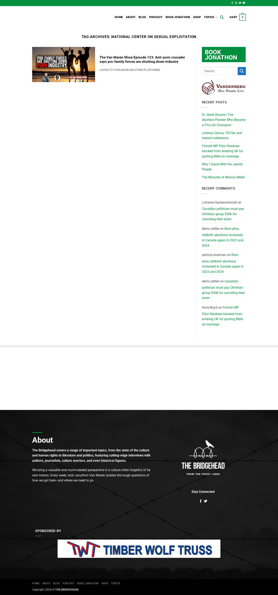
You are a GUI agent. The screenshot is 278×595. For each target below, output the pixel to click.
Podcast (156, 17)
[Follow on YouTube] (244, 3)
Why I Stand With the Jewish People (222, 166)
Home (119, 17)
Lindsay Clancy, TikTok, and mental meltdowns (222, 135)
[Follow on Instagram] (236, 3)
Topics (209, 17)
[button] (238, 17)
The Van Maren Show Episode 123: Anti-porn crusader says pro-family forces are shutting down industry (142, 59)
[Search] (221, 17)
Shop (197, 17)
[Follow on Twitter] (240, 3)
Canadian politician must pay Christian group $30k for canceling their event (223, 214)
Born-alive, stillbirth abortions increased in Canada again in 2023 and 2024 (222, 237)
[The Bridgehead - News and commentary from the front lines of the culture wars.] (59, 17)
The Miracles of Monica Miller (223, 177)
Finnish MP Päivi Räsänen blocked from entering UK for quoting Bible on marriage (222, 151)
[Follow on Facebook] (232, 3)
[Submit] (242, 71)
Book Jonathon (178, 17)
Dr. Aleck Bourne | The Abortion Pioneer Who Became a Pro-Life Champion (223, 120)
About (131, 17)
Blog (142, 17)
